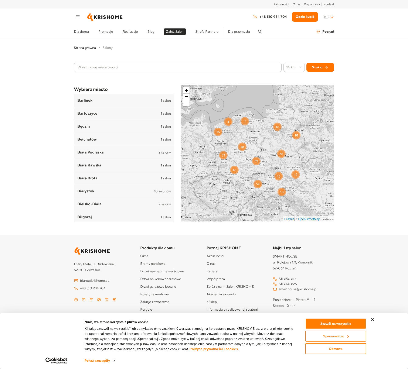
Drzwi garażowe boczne (158, 286)
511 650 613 (287, 279)
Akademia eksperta (221, 294)
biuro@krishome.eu (94, 281)
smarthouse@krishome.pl (298, 289)
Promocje (105, 32)
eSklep (212, 302)
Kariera (212, 271)
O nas (296, 4)
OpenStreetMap (309, 219)
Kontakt (328, 4)
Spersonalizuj (333, 336)
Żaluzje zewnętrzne (155, 302)
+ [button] (186, 90)
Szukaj (317, 67)
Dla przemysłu (239, 32)
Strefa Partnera (206, 32)
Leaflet (289, 219)
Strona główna (85, 48)
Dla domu (81, 32)
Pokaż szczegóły (97, 360)
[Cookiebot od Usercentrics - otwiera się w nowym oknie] (56, 361)
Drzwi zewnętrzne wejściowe (162, 271)
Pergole (146, 309)
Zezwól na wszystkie (335, 323)
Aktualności (281, 4)
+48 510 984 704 (273, 17)
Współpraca (216, 279)
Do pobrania (312, 4)
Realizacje (130, 32)
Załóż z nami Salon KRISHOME (230, 286)
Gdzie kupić (305, 17)
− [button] (186, 96)
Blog (150, 32)
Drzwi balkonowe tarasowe (160, 279)
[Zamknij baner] (372, 319)
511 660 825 (288, 284)
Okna (144, 256)
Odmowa (335, 348)
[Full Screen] (186, 103)
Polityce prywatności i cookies (214, 349)
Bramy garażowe (153, 264)
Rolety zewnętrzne (154, 294)
